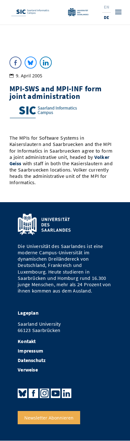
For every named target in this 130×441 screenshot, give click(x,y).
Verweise (28, 370)
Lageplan (28, 313)
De (106, 17)
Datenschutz (31, 360)
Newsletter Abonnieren (49, 418)
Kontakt (27, 341)
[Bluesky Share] (31, 63)
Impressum (30, 351)
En (106, 7)
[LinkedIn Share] (46, 63)
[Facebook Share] (15, 63)
